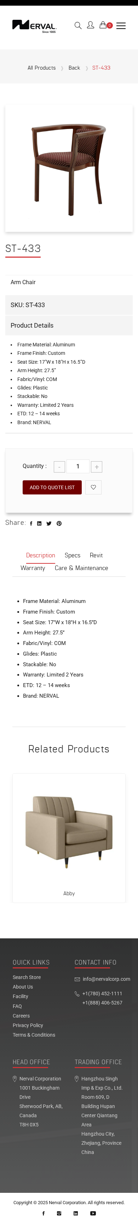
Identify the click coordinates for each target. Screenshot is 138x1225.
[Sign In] (90, 25)
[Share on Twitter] (49, 523)
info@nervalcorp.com (106, 979)
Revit (96, 555)
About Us (23, 987)
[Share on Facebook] (31, 523)
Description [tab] (40, 555)
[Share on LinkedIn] (39, 523)
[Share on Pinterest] (59, 523)
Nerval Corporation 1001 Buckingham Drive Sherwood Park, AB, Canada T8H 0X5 (41, 1102)
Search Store (27, 977)
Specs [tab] (72, 555)
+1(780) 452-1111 (102, 994)
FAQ (17, 1006)
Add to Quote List (52, 487)
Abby (69, 893)
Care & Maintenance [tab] (81, 568)
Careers (21, 1016)
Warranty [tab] (33, 568)
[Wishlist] (93, 487)
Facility (20, 997)
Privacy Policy (28, 1025)
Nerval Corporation (67, 1202)
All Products (42, 68)
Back (74, 68)
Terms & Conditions (34, 1035)
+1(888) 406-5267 (102, 1003)
